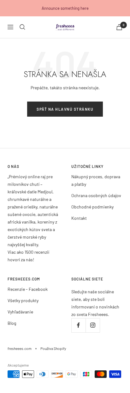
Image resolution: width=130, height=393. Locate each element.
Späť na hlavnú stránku (65, 109)
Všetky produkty (23, 300)
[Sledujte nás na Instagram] (93, 325)
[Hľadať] (22, 27)
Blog (12, 323)
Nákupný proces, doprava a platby (95, 180)
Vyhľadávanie (20, 311)
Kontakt (79, 218)
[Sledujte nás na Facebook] (78, 325)
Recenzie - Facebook (28, 289)
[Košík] (119, 27)
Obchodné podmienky (92, 206)
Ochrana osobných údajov (96, 195)
